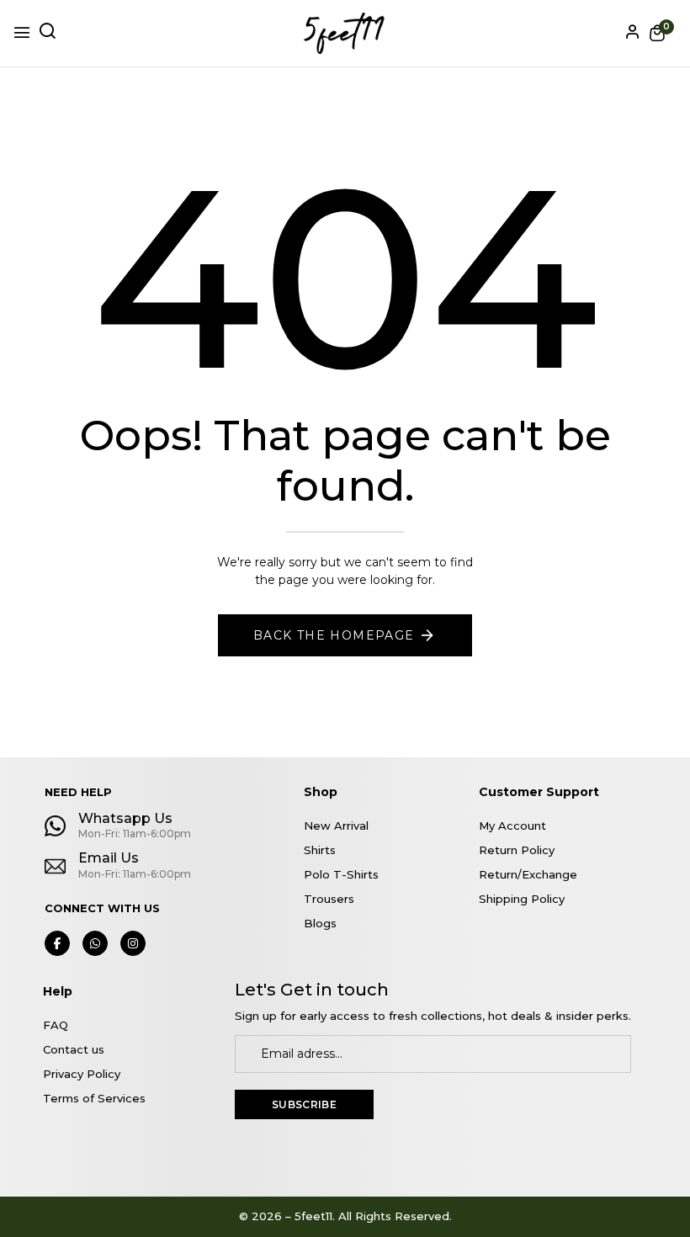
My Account (512, 825)
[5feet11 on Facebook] (57, 943)
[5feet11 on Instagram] (133, 943)
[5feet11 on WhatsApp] (95, 943)
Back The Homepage (334, 635)
